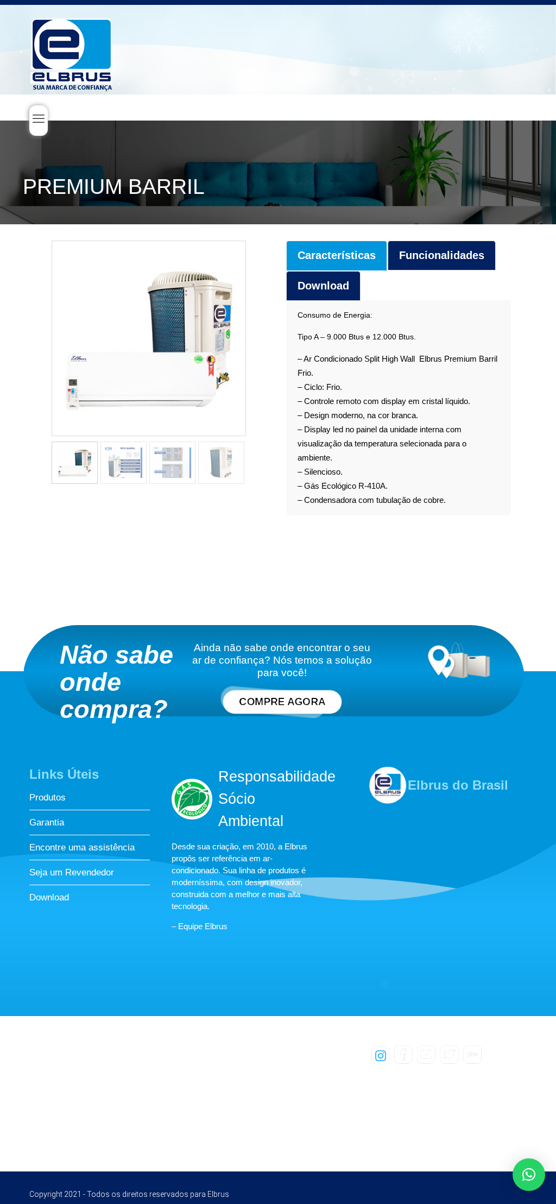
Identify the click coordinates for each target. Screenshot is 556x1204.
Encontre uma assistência (82, 847)
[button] (529, 1174)
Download (49, 897)
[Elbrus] (72, 52)
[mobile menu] (38, 120)
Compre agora (282, 702)
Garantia (46, 822)
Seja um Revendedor (71, 872)
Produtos (47, 797)
